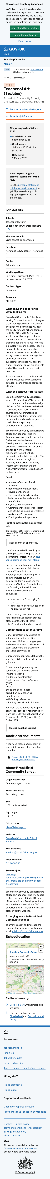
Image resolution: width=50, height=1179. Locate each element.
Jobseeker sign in (13, 1047)
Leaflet (12, 993)
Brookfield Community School (23, 952)
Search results (19, 78)
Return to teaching (13, 1063)
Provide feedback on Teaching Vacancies (25, 1111)
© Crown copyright (25, 1172)
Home (6, 78)
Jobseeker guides (13, 1057)
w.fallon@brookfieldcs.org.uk (21, 852)
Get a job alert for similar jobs (25, 109)
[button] (28, 969)
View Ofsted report (16, 827)
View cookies (25, 41)
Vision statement (12, 1135)
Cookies (8, 1124)
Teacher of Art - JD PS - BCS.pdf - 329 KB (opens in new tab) (26, 758)
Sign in (7, 54)
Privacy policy (22, 1124)
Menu (7, 63)
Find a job (9, 1052)
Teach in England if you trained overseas (25, 1068)
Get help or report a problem (19, 1106)
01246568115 (13, 863)
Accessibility (35, 1127)
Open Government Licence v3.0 (20, 1148)
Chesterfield (16, 1016)
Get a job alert (17, 1004)
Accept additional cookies (25, 28)
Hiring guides (11, 1089)
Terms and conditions (15, 1127)
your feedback (37, 69)
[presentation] (25, 968)
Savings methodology (15, 1131)
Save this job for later (21, 116)
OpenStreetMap (29, 993)
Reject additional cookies (25, 35)
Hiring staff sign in (13, 1084)
